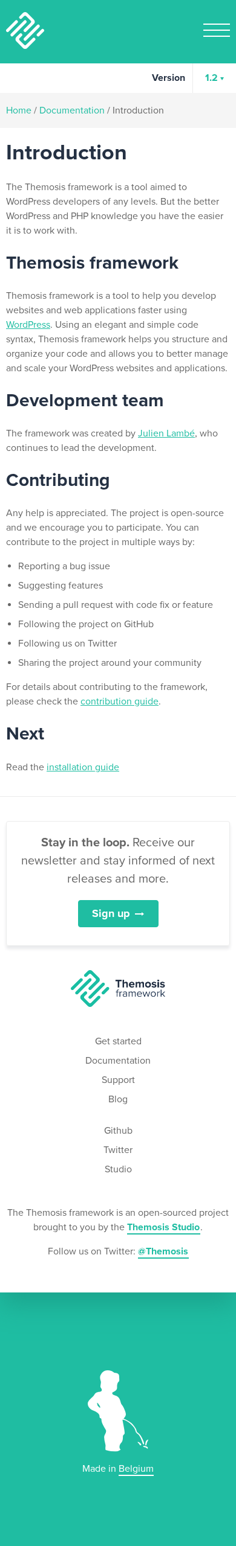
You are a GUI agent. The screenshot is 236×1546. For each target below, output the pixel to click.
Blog (118, 1099)
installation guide (83, 767)
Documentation (72, 110)
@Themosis (163, 1251)
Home (18, 110)
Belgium (136, 1469)
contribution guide (119, 701)
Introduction (138, 110)
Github (118, 1131)
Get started (118, 1041)
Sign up (111, 913)
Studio (118, 1169)
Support (118, 1080)
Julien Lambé (166, 433)
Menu (216, 30)
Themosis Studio (163, 1227)
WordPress (28, 325)
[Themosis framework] (118, 988)
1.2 (211, 78)
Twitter (118, 1150)
